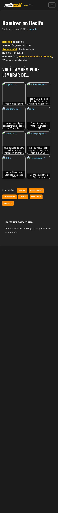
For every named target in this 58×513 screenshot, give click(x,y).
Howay (48, 56)
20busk (22, 190)
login (30, 228)
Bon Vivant (36, 56)
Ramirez (7, 41)
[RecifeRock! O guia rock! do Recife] (17, 5)
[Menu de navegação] (52, 5)
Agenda (33, 29)
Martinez (24, 56)
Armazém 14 (9, 49)
